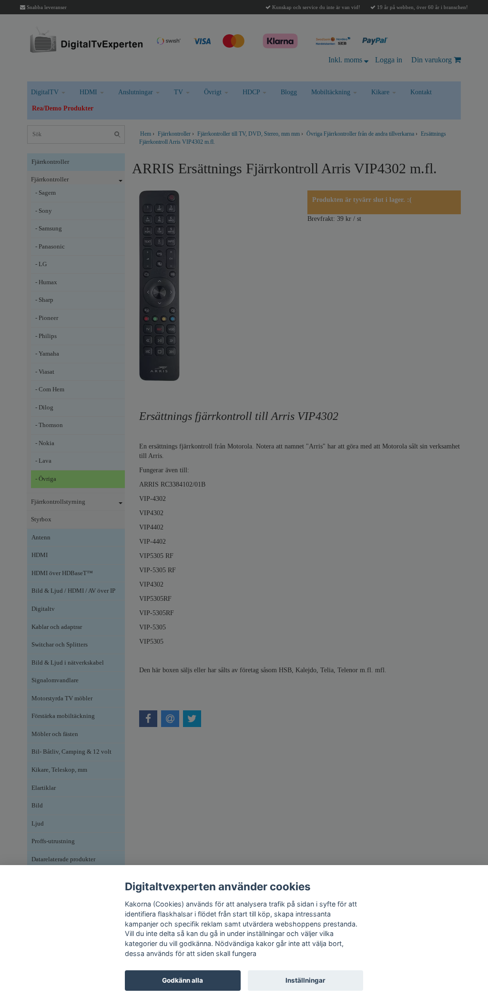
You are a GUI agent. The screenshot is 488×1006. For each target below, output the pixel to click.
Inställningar (305, 980)
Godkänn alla (182, 980)
